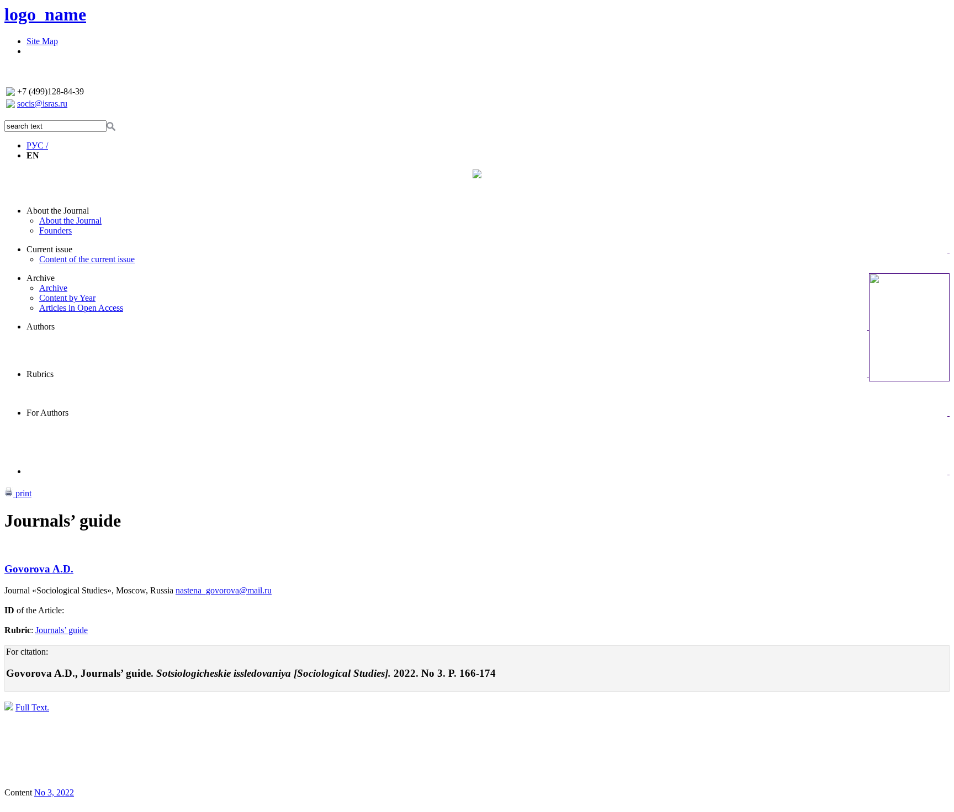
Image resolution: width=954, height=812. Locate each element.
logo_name (45, 14)
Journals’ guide (61, 630)
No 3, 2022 (54, 792)
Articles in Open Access (81, 307)
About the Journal (57, 210)
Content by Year (67, 297)
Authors (40, 326)
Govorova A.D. (38, 569)
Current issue (49, 249)
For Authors (47, 412)
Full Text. (32, 707)
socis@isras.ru (42, 103)
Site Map (42, 41)
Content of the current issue (87, 259)
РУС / (37, 145)
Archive (40, 278)
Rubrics (40, 374)
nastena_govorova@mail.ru (224, 590)
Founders (55, 230)
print (22, 493)
